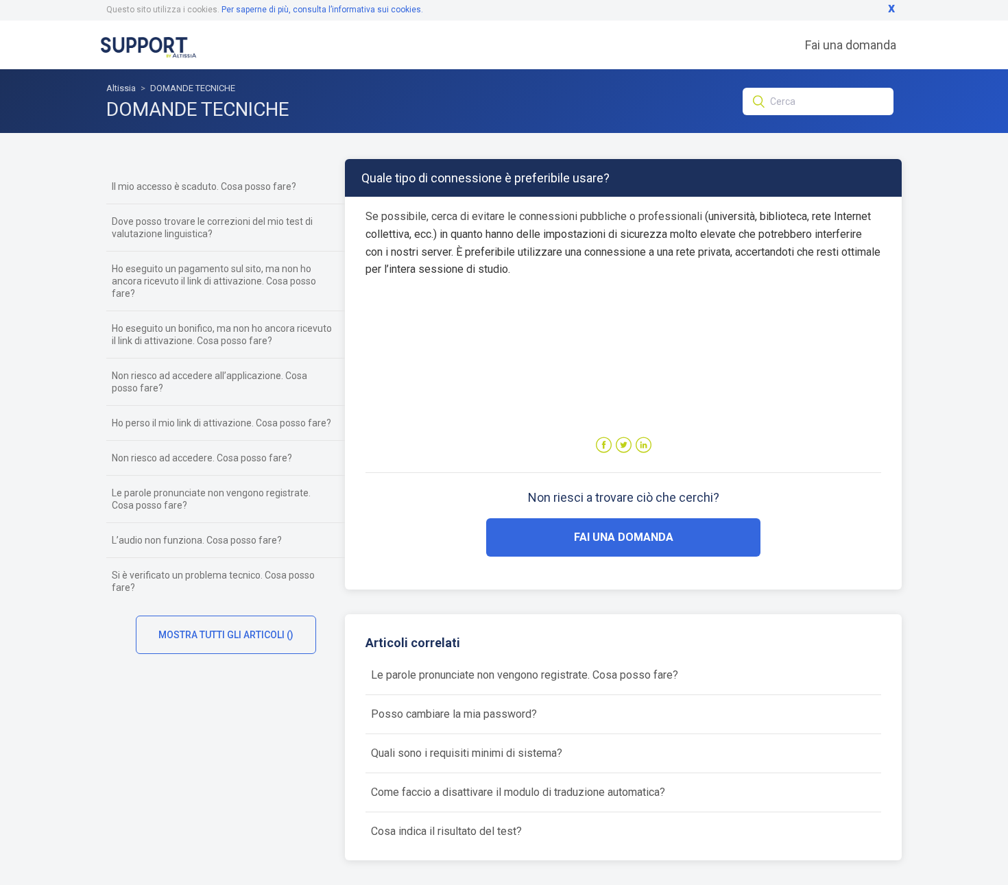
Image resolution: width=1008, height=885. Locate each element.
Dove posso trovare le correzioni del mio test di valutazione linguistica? (212, 227)
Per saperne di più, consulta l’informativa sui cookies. (322, 9)
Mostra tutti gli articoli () (225, 634)
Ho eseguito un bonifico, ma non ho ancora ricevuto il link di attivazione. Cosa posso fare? (222, 334)
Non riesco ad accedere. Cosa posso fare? (202, 457)
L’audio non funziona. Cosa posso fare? (197, 540)
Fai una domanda (850, 45)
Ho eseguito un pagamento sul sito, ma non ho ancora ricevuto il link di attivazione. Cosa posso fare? (214, 281)
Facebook (603, 445)
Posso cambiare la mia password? (454, 713)
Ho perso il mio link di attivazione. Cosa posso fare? (221, 422)
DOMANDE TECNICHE (192, 88)
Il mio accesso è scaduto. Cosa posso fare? (204, 186)
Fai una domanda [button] (623, 537)
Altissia (121, 88)
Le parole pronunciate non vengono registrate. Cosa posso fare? (211, 499)
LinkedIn (643, 445)
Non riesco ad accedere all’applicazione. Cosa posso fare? (209, 381)
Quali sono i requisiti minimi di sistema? (466, 753)
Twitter (623, 445)
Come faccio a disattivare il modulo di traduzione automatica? (518, 792)
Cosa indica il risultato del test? (446, 831)
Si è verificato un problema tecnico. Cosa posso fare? (213, 581)
